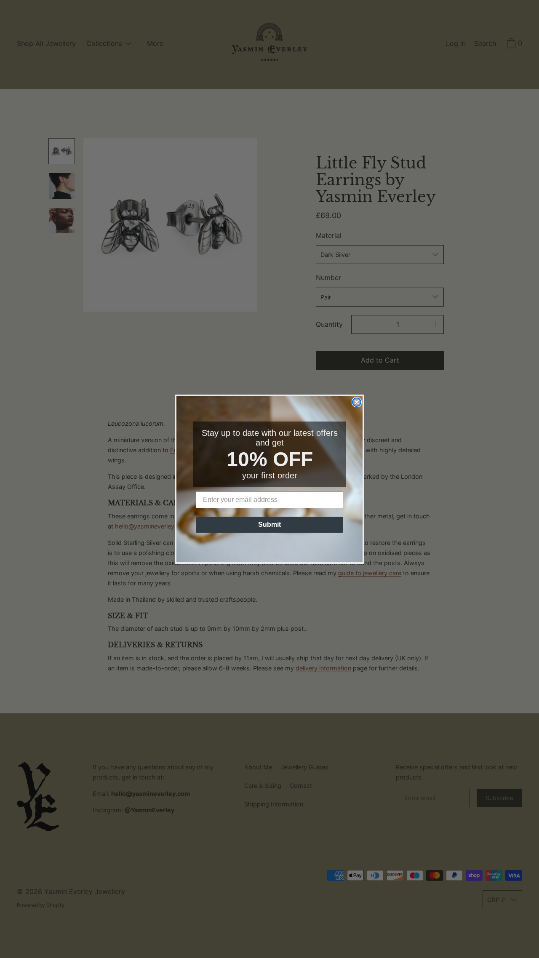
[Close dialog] (356, 402)
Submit (269, 524)
